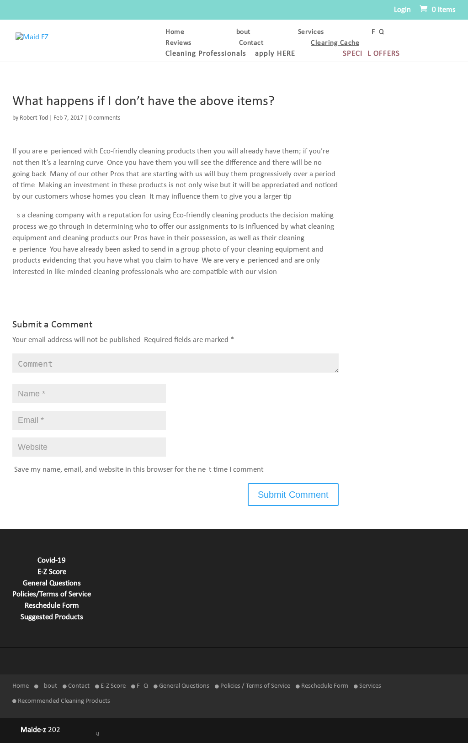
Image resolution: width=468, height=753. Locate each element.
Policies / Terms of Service (254, 686)
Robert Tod (34, 118)
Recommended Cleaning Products (63, 701)
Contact (251, 43)
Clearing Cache (335, 43)
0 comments (104, 118)
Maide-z (33, 730)
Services (311, 32)
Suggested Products (52, 617)
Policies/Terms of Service (51, 594)
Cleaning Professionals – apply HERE (230, 54)
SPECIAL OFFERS (371, 54)
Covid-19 (51, 560)
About (241, 32)
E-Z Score (51, 572)
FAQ (378, 32)
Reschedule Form (52, 606)
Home (174, 32)
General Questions (52, 583)
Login (402, 10)
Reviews (178, 43)
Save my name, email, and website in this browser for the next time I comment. (140, 470)
